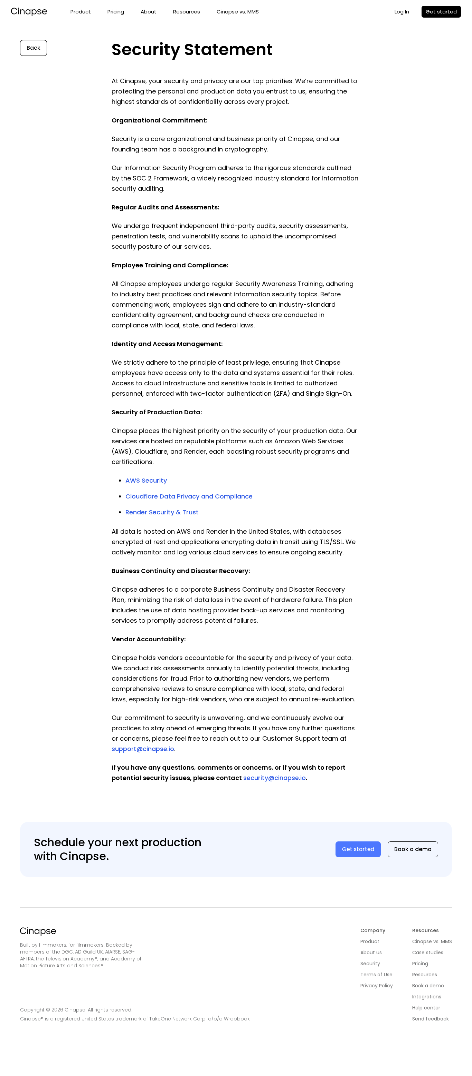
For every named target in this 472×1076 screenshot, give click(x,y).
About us (371, 952)
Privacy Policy (376, 985)
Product (80, 11)
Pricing (115, 11)
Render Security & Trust (162, 512)
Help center (426, 1007)
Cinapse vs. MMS (238, 11)
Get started (441, 11)
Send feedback (430, 1018)
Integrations (426, 996)
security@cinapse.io (274, 777)
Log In (402, 11)
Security (370, 963)
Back (33, 48)
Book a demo (413, 849)
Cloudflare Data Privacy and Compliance (189, 496)
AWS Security (146, 480)
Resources (186, 11)
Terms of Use (376, 974)
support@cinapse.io (143, 748)
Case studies (427, 952)
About (149, 11)
